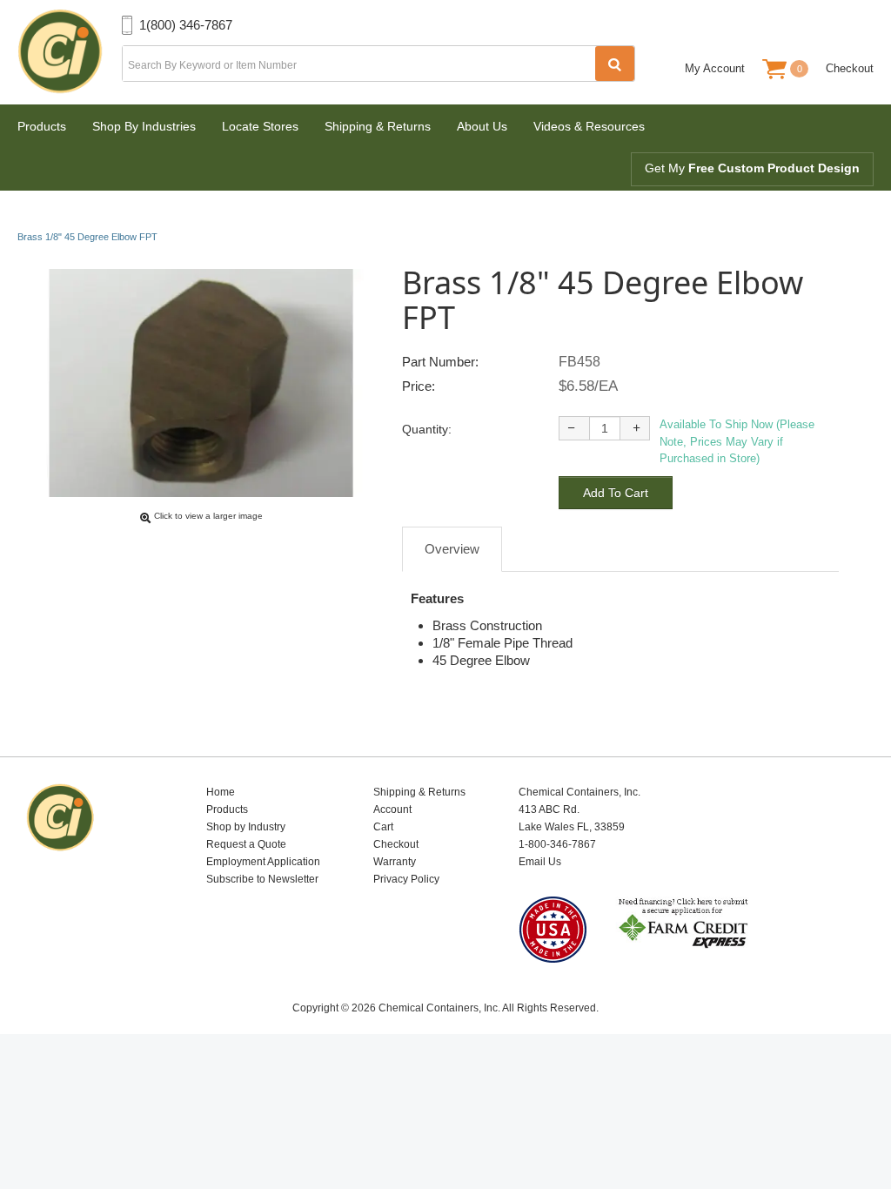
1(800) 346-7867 (185, 24)
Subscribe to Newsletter (262, 879)
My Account (715, 68)
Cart (383, 827)
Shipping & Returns (378, 126)
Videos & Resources (589, 126)
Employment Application (263, 862)
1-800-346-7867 (557, 844)
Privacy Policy (406, 879)
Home (220, 792)
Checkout (850, 68)
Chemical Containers (69, 52)
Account (392, 809)
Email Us (540, 862)
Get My (752, 168)
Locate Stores (260, 126)
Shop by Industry (245, 827)
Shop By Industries (144, 126)
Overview (452, 548)
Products (41, 126)
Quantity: (427, 429)
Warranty (394, 862)
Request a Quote (246, 844)
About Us (482, 126)
